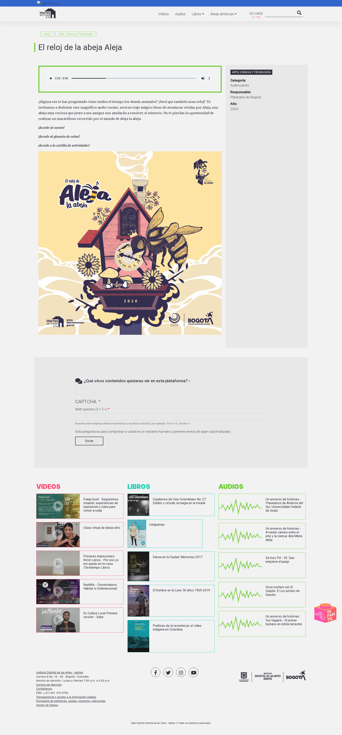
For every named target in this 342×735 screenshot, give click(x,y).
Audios (180, 14)
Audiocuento (239, 85)
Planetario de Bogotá (245, 97)
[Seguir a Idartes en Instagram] (181, 672)
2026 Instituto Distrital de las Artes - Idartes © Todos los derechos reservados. (171, 723)
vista (79, 506)
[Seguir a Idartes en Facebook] (155, 672)
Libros (196, 14)
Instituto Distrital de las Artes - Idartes (59, 672)
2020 (234, 109)
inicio (47, 34)
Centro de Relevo (47, 705)
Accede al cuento (51, 128)
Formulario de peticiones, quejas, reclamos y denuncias (70, 701)
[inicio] (48, 13)
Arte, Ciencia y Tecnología (76, 34)
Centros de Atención (49, 685)
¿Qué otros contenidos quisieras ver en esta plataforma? (135, 380)
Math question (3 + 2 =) (91, 409)
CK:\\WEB (256, 13)
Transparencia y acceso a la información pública (66, 697)
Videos (163, 14)
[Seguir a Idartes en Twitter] (168, 672)
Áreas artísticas (222, 14)
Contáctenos (44, 688)
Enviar (89, 441)
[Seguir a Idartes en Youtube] (193, 672)
